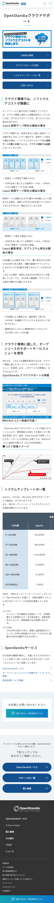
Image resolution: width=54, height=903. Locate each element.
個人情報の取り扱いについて (13, 875)
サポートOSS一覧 (27, 777)
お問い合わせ (27, 85)
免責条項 (6, 863)
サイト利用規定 (8, 867)
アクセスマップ (8, 887)
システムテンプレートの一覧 (27, 75)
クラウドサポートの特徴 (27, 65)
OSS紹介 (10, 838)
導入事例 (27, 788)
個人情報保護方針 (9, 871)
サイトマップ (7, 883)
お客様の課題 (27, 55)
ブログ (9, 844)
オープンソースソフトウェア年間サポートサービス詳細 (26, 674)
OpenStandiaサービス (13, 668)
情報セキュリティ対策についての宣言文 (17, 879)
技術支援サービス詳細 (13, 680)
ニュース (10, 851)
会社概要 (6, 891)
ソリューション (13, 825)
